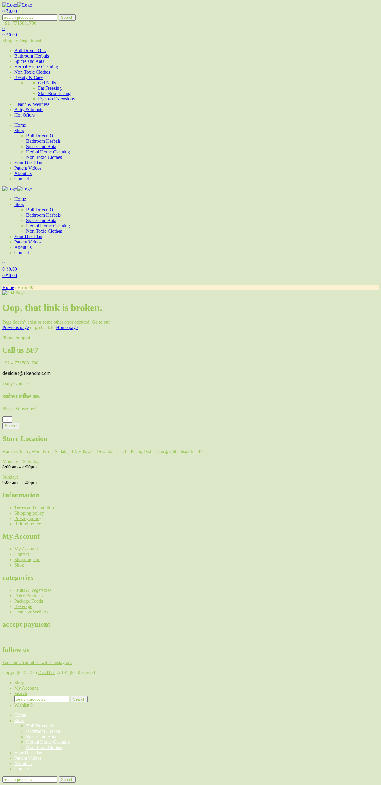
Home (8, 287)
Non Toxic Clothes (44, 747)
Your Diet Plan (28, 752)
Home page (67, 327)
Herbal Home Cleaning (48, 741)
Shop (19, 720)
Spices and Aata (41, 736)
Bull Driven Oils (41, 725)
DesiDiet (46, 672)
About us (23, 763)
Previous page (15, 327)
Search (67, 17)
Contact (21, 768)
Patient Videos (27, 758)
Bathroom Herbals (43, 731)
